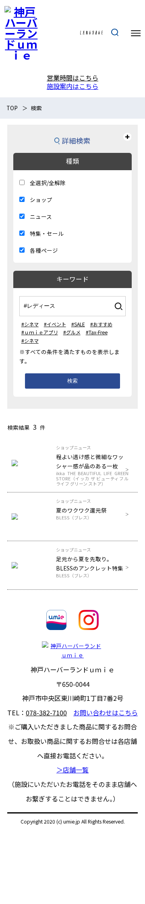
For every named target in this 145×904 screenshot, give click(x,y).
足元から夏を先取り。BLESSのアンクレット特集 (89, 566)
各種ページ (44, 250)
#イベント (55, 324)
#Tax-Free (97, 332)
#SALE (78, 324)
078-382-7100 (46, 712)
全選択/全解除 (48, 183)
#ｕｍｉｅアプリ (39, 332)
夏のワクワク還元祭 (81, 513)
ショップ (41, 200)
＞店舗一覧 (72, 769)
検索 (72, 381)
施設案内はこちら (72, 86)
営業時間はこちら (72, 77)
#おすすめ (101, 324)
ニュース (41, 216)
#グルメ (72, 332)
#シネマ (30, 324)
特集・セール (47, 233)
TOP (12, 108)
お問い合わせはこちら (105, 712)
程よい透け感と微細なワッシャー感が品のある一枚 (92, 468)
